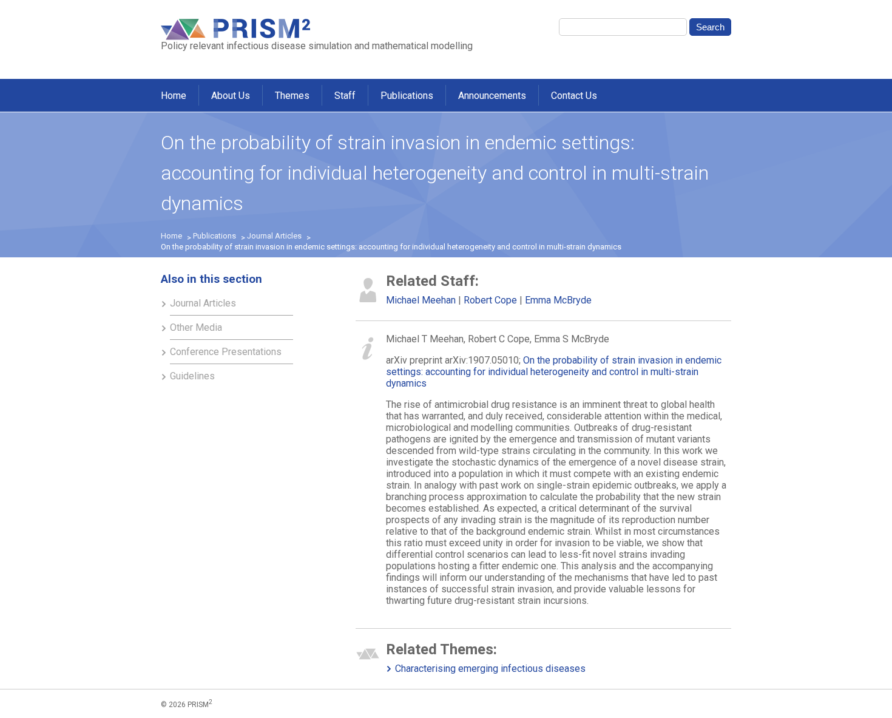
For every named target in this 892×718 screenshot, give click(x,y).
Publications (406, 95)
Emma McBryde (558, 300)
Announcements (492, 95)
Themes (292, 95)
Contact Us (574, 95)
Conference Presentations (226, 351)
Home (173, 95)
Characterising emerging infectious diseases (490, 668)
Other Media (196, 327)
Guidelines (192, 376)
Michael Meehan (421, 300)
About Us (230, 95)
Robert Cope (490, 300)
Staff (345, 95)
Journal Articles (274, 235)
